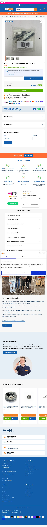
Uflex (5, 65)
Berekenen (8, 142)
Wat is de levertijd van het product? (15, 250)
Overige (27, 476)
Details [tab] (23, 256)
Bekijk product (11, 415)
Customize (23, 272)
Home (3, 16)
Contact (4, 494)
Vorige (37, 16)
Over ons (4, 490)
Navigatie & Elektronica (30, 466)
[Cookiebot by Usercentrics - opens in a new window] (40, 253)
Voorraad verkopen (6, 488)
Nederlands (5, 512)
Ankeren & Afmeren (30, 468)
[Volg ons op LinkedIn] (5, 515)
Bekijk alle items (28, 155)
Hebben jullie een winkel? (13, 228)
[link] (10, 406)
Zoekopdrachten (29, 494)
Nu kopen (23, 90)
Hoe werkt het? (5, 496)
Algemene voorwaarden (7, 501)
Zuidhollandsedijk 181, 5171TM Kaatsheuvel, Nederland (13, 321)
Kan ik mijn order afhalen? (13, 233)
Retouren (27, 490)
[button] (7, 38)
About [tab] (39, 256)
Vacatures (4, 492)
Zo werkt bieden (29, 464)
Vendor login (28, 496)
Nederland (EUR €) (14, 512)
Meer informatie (11, 74)
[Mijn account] (40, 9)
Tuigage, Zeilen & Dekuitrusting (32, 470)
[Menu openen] (3, 9)
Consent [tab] (8, 256)
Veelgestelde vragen (30, 488)
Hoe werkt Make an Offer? (13, 219)
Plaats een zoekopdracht (10, 352)
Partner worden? (5, 500)
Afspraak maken (7, 325)
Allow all (38, 272)
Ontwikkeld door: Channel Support (23, 508)
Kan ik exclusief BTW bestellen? (14, 246)
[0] (43, 9)
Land (5, 135)
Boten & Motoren (29, 474)
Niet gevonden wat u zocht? (8, 497)
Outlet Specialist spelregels (13, 215)
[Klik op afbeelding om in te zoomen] (41, 21)
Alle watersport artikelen (10, 16)
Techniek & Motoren (30, 472)
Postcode (35, 135)
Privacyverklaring (15, 510)
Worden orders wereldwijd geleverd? (15, 241)
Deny (9, 272)
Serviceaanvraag (29, 492)
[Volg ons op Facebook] (3, 515)
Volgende (42, 16)
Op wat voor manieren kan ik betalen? (16, 237)
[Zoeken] (35, 9)
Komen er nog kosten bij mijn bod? (15, 224)
